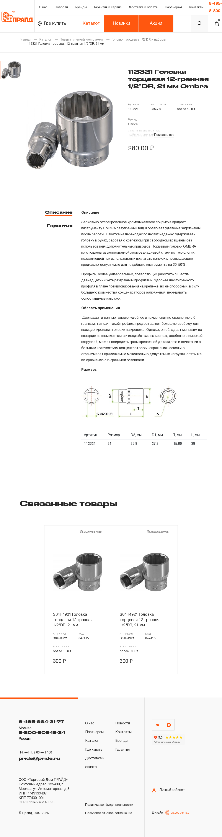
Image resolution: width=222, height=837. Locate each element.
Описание (58, 212)
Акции (156, 24)
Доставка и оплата (143, 7)
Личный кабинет (172, 790)
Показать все (164, 135)
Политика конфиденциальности (109, 805)
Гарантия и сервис (108, 7)
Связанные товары (68, 503)
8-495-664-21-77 (41, 721)
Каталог (91, 24)
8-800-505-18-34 (42, 732)
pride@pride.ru (39, 758)
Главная (25, 39)
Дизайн (157, 812)
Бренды (81, 7)
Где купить (55, 24)
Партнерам (173, 7)
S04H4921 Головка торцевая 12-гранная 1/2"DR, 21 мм (73, 620)
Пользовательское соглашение (108, 813)
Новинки (121, 24)
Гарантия (59, 225)
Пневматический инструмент (81, 39)
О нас (43, 7)
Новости (61, 7)
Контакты (196, 7)
